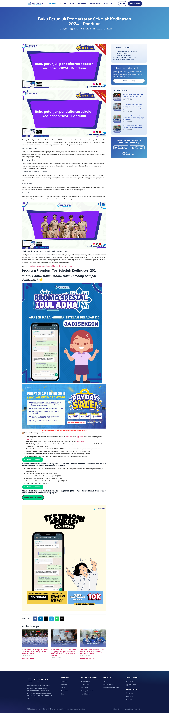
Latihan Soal (85, 685)
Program (63, 3)
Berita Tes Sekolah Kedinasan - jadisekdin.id (97, 29)
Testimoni (82, 3)
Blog (106, 3)
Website (129, 699)
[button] (25, 408)
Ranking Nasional (87, 691)
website (28, 439)
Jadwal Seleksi (95, 3)
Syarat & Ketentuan (130, 709)
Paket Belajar (85, 694)
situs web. (80, 441)
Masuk (122, 3)
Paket (72, 3)
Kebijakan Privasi (117, 709)
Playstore (129, 693)
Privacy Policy (108, 685)
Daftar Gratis (135, 3)
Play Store (69, 437)
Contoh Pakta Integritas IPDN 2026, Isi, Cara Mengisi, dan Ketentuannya (35, 651)
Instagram (132, 685)
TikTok (131, 681)
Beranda (52, 3)
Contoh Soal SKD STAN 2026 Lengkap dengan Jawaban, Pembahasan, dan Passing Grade (63, 652)
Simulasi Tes (85, 681)
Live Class (84, 688)
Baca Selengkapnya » (29, 658)
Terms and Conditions (111, 688)
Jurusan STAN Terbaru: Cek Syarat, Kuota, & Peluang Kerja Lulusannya (92, 651)
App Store (80, 437)
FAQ (104, 681)
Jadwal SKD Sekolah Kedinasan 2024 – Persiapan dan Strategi (51, 266)
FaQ (112, 3)
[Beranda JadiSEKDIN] (35, 3)
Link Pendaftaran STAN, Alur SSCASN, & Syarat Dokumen (132, 127)
